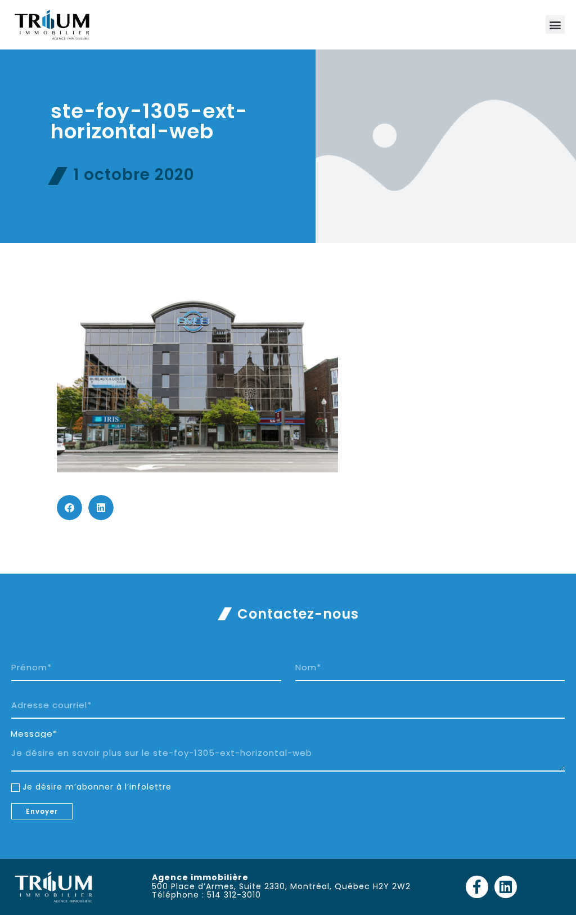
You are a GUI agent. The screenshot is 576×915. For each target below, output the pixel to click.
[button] (555, 24)
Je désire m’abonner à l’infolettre (97, 786)
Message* (34, 733)
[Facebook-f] (477, 887)
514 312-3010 (234, 894)
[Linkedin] (505, 887)
